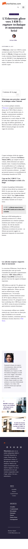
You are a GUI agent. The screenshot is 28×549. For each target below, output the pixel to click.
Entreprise (12, 513)
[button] (18, 7)
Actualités (12, 506)
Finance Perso (13, 517)
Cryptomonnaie (14, 14)
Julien (15, 40)
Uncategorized (13, 519)
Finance (14, 491)
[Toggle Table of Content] (16, 94)
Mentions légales (12, 530)
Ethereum (5, 108)
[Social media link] (7, 447)
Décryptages (13, 511)
